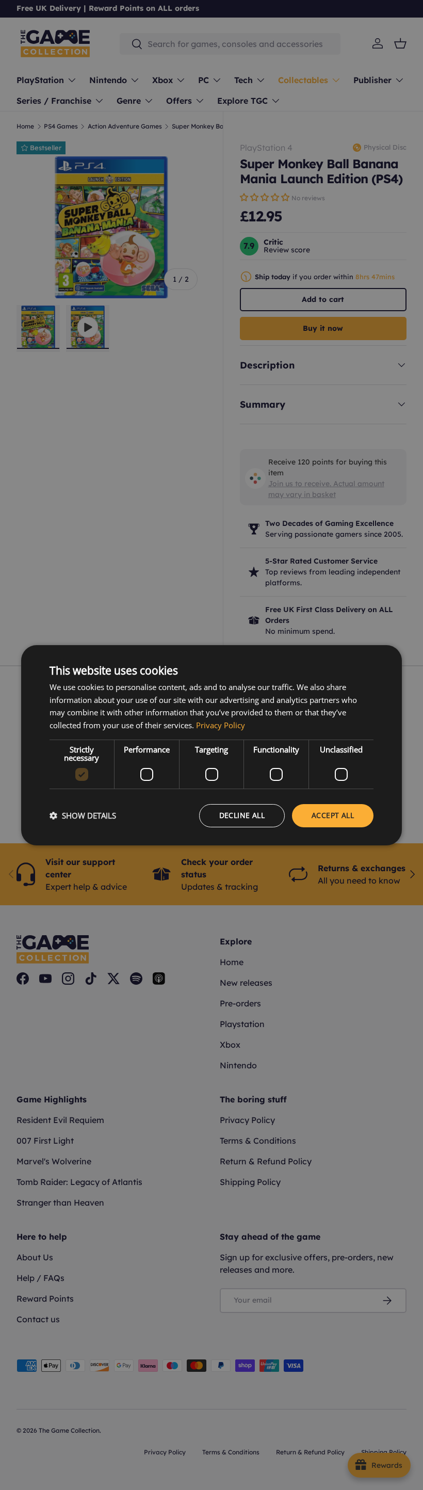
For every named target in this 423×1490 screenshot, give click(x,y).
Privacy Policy (220, 725)
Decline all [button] (242, 815)
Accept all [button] (333, 815)
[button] (83, 815)
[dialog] (211, 745)
